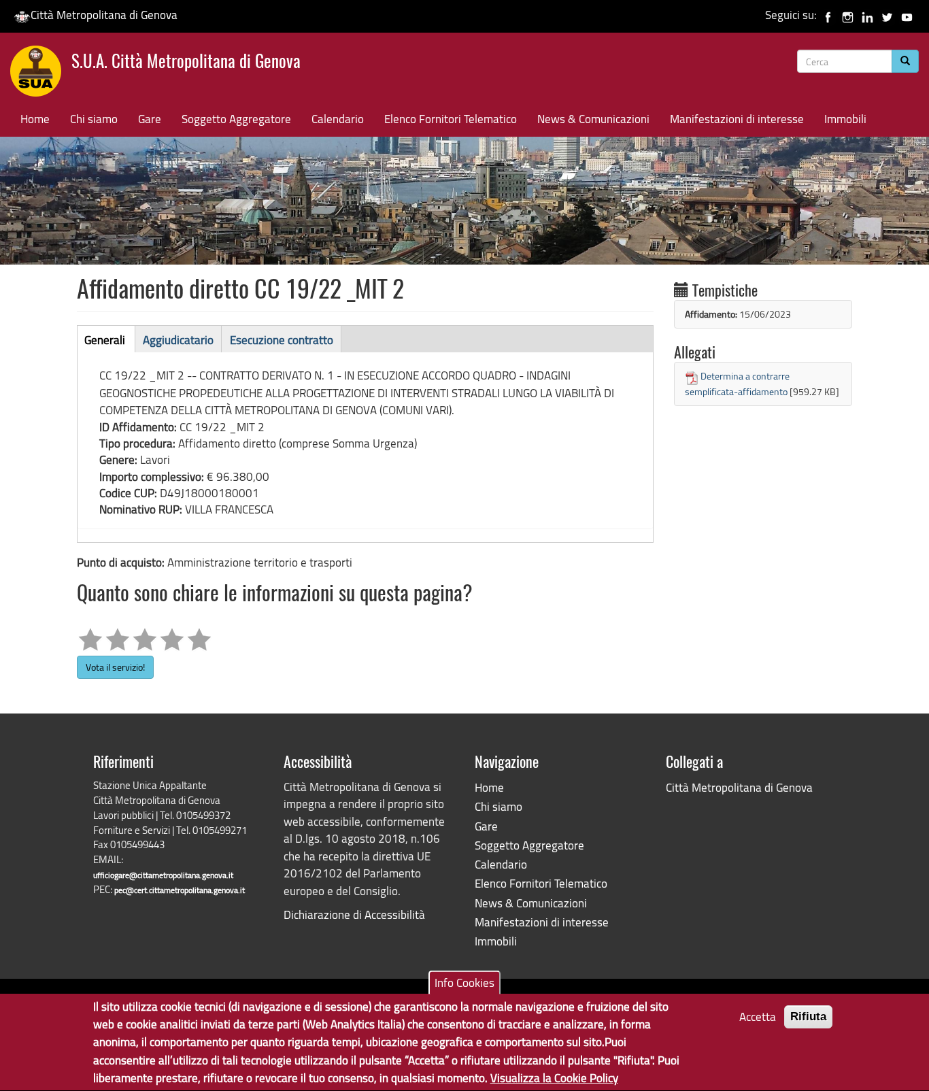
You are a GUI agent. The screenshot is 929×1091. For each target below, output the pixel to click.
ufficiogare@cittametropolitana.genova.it (163, 875)
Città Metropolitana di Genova (104, 14)
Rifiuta (808, 1016)
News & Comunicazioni (593, 119)
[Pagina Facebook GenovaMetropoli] (828, 14)
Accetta (757, 1016)
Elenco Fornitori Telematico (450, 119)
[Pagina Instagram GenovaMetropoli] (847, 14)
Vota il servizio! (115, 666)
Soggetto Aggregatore (236, 119)
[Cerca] (905, 61)
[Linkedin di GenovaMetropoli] (867, 14)
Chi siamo (94, 119)
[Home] (40, 74)
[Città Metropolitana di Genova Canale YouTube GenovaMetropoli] (906, 14)
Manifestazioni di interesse (737, 119)
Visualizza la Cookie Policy (554, 1078)
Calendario (337, 119)
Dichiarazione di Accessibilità (354, 914)
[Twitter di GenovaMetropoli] (887, 14)
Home (35, 119)
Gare (149, 119)
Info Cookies (464, 982)
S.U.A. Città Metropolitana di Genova (186, 62)
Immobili (845, 119)
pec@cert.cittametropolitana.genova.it (179, 890)
